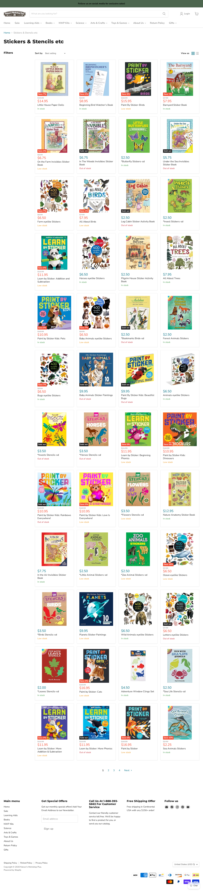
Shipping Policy (10, 863)
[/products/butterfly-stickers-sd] (138, 136)
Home (7, 23)
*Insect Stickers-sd (173, 221)
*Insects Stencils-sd (48, 455)
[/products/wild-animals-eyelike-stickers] (138, 609)
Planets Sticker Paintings (92, 634)
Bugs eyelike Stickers (48, 395)
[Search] (164, 13)
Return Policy (157, 23)
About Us (138, 23)
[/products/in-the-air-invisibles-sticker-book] (54, 549)
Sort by (39, 53)
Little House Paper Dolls (50, 105)
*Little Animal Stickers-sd (93, 575)
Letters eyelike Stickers (175, 634)
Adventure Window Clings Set (137, 691)
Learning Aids (32, 23)
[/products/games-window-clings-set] (138, 666)
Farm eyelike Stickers (48, 221)
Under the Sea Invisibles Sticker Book (176, 163)
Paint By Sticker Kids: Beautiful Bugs (137, 397)
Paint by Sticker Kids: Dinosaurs (174, 457)
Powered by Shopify (12, 870)
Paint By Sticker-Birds (133, 105)
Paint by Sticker (129, 748)
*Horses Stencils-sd (90, 455)
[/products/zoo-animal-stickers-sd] (138, 549)
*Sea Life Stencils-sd (174, 691)
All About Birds (87, 221)
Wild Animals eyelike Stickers (137, 634)
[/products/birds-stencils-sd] (54, 609)
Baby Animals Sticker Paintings (96, 395)
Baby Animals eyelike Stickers (95, 338)
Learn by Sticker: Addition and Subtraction (53, 280)
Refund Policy (26, 863)
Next (127, 770)
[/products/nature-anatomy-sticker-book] (180, 489)
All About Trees (171, 278)
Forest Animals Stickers (176, 338)
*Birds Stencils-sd (47, 634)
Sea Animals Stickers (174, 748)
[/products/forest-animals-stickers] (180, 313)
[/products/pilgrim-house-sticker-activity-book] (138, 253)
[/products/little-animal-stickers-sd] (96, 549)
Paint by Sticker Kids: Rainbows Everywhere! (54, 517)
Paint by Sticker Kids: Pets (51, 338)
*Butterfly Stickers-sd (133, 161)
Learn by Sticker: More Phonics (95, 748)
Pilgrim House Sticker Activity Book (137, 280)
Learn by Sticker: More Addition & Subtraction (49, 750)
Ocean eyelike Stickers (175, 575)
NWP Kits (64, 23)
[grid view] (193, 53)
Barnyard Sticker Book (175, 105)
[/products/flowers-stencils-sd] (138, 489)
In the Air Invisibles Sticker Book (51, 576)
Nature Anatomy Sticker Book (179, 515)
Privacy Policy (42, 863)
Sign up (48, 828)
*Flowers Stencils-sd (132, 515)
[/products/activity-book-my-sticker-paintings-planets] (96, 609)
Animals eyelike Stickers (176, 395)
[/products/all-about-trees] (180, 253)
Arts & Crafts (98, 23)
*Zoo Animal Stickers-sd (134, 575)
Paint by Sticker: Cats (90, 691)
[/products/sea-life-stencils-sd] (180, 666)
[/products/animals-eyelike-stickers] (180, 369)
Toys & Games (119, 23)
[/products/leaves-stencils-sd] (54, 666)
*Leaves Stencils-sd (48, 691)
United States (184, 864)
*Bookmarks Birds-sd (132, 338)
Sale (17, 23)
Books (49, 23)
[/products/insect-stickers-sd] (180, 196)
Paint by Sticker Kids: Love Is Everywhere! (94, 517)
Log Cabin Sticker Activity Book (138, 221)
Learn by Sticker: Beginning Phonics (135, 457)
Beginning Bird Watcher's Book (96, 105)
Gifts (172, 23)
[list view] (197, 53)
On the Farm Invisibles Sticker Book (53, 163)
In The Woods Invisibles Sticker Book (96, 163)
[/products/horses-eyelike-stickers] (96, 253)
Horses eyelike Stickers (92, 278)
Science (80, 23)
